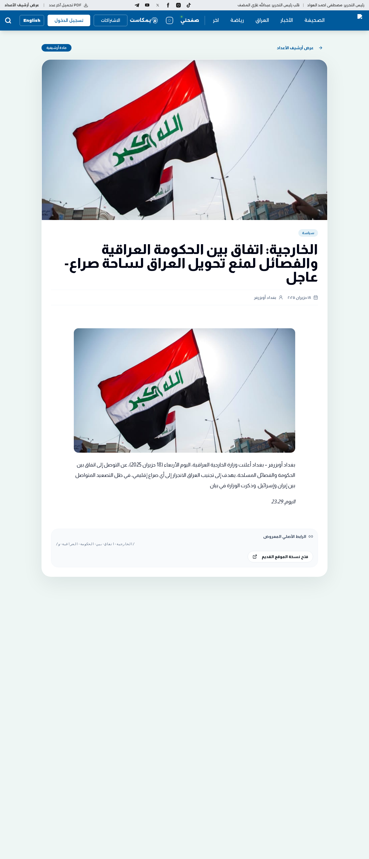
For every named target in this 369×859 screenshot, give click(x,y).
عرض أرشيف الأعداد (295, 47)
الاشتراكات (110, 20)
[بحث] (8, 20)
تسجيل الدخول (68, 20)
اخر (216, 20)
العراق (262, 20)
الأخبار (286, 20)
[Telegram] (137, 5)
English (31, 20)
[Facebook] (168, 5)
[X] (158, 5)
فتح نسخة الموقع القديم (285, 556)
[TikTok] (189, 5)
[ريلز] (169, 20)
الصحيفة (314, 20)
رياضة (237, 20)
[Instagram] (178, 5)
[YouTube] (147, 5)
